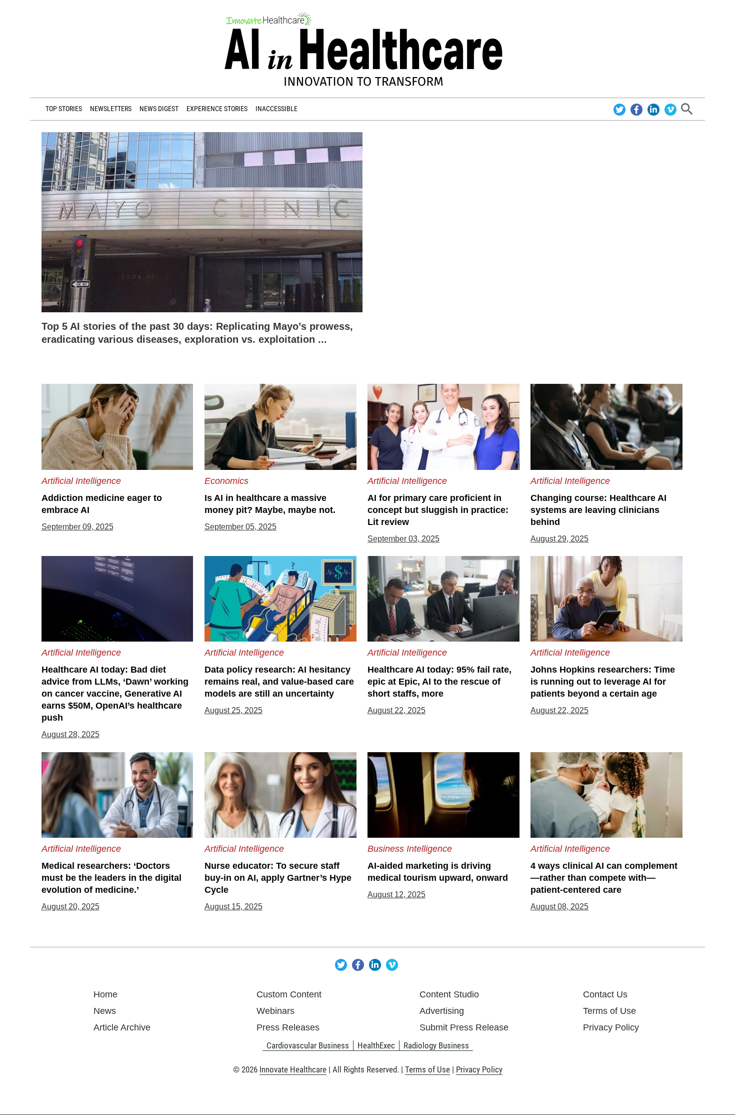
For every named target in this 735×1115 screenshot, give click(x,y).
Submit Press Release (464, 1027)
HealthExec (376, 1045)
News (105, 1010)
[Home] (367, 49)
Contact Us (605, 994)
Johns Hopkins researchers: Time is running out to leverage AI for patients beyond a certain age (602, 682)
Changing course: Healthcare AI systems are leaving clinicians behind (598, 510)
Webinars (275, 1010)
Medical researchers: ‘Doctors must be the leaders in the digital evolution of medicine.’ (112, 878)
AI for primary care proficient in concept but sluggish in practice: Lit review (438, 510)
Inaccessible (277, 109)
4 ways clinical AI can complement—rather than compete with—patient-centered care (604, 878)
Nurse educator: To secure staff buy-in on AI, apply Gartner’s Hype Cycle (278, 878)
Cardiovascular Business (307, 1045)
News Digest (159, 109)
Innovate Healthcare (293, 1069)
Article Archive (122, 1027)
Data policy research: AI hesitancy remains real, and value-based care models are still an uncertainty (279, 682)
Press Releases (288, 1027)
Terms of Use (609, 1010)
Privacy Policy (611, 1027)
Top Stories (64, 109)
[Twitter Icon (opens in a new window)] (621, 109)
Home (106, 994)
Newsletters (111, 109)
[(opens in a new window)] (202, 222)
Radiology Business (436, 1045)
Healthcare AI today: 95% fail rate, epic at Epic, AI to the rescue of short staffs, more (440, 682)
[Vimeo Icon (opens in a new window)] (670, 109)
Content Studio (449, 994)
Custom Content (289, 994)
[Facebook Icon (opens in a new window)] (637, 109)
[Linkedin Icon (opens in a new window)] (655, 109)
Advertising (442, 1010)
